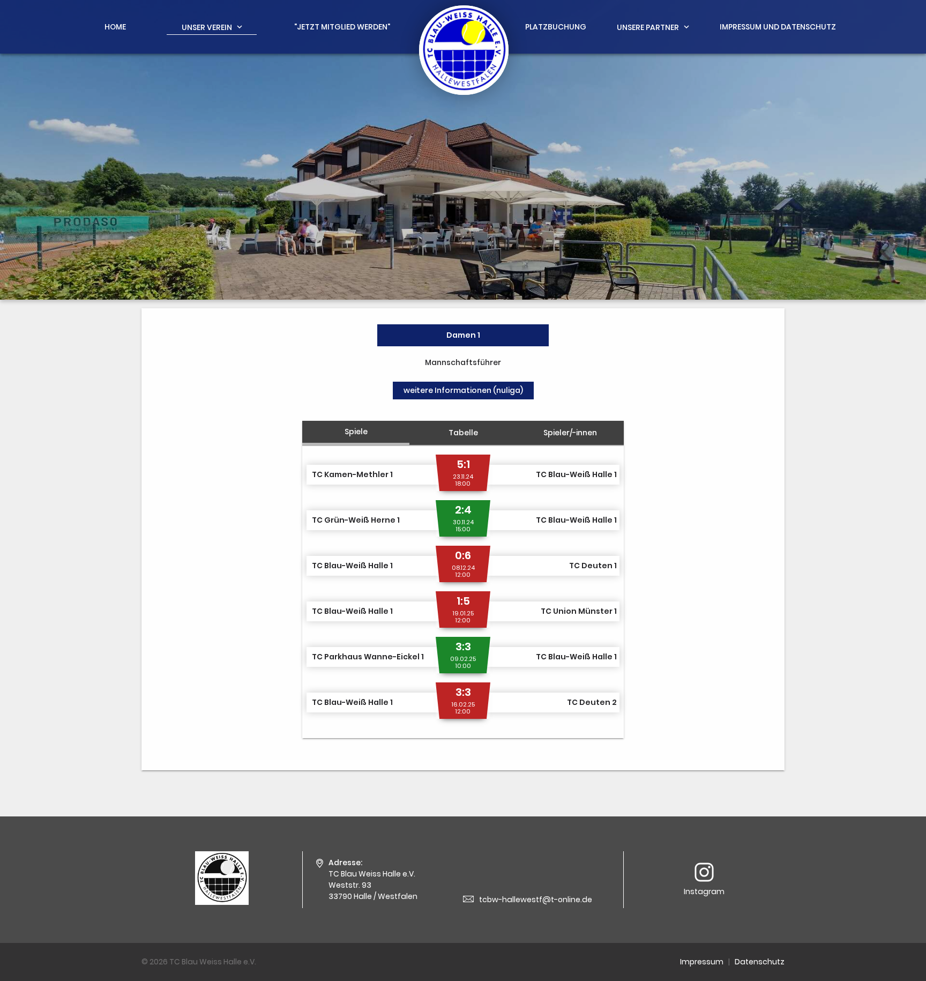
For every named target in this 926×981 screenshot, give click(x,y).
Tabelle (463, 432)
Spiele (356, 431)
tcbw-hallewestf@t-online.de (535, 899)
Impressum (701, 961)
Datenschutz (760, 961)
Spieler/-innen (570, 432)
